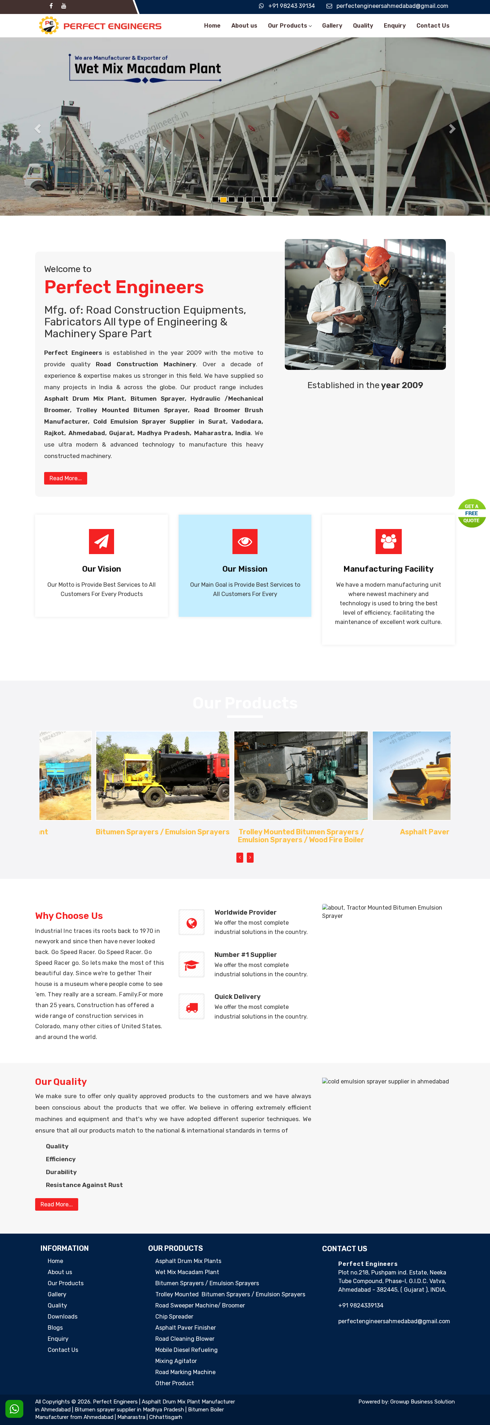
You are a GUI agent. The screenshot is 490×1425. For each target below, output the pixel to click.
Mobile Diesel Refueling (186, 1350)
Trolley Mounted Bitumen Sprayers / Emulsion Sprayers (230, 1294)
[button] (37, 126)
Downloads (62, 1316)
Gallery (332, 25)
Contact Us (432, 25)
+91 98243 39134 (291, 6)
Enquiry (395, 25)
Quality (363, 25)
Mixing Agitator (176, 1361)
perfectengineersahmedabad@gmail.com (392, 6)
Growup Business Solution (422, 1401)
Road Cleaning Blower (185, 1338)
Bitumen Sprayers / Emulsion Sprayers (107, 832)
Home (212, 25)
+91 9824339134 (360, 1305)
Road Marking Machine (185, 1372)
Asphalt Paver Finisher (383, 832)
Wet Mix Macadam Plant (187, 1272)
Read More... (66, 478)
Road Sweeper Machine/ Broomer (200, 1305)
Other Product (174, 1383)
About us (244, 25)
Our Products (287, 25)
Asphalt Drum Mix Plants (188, 1261)
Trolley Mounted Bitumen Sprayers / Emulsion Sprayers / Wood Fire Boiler (245, 836)
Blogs (55, 1327)
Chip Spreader (174, 1316)
